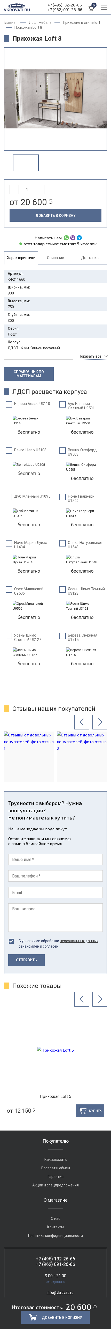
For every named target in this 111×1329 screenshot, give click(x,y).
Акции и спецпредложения (55, 1185)
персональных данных (79, 941)
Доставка (90, 257)
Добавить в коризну (55, 215)
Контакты (55, 1227)
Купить (95, 1111)
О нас (55, 1218)
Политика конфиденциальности (55, 1236)
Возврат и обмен (55, 1168)
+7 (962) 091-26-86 (64, 9)
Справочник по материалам (29, 374)
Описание (55, 257)
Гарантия (56, 1177)
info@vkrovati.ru (60, 1292)
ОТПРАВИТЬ (26, 960)
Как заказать (55, 1159)
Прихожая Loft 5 (55, 1096)
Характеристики (21, 257)
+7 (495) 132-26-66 (64, 5)
